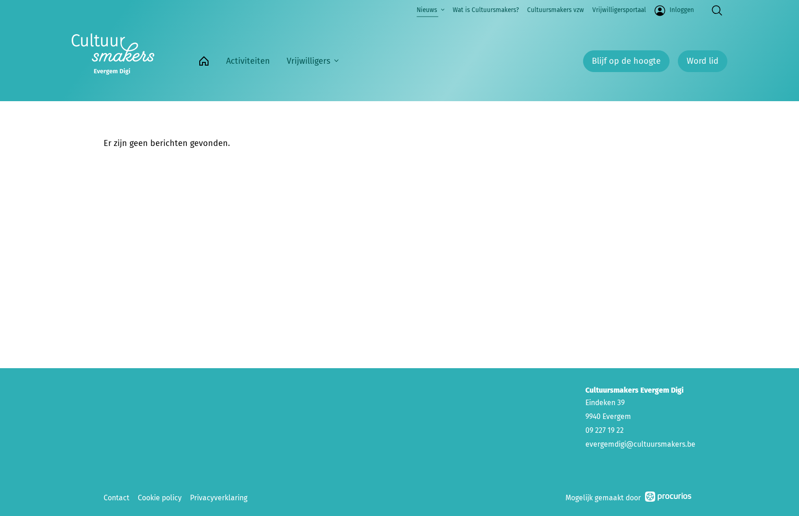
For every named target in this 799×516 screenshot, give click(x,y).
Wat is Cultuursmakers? (486, 10)
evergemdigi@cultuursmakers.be (640, 444)
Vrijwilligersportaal (619, 10)
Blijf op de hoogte (626, 61)
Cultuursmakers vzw (555, 10)
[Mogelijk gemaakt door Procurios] (668, 498)
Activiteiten (248, 61)
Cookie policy (160, 497)
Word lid (703, 61)
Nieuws (427, 10)
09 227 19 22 (604, 430)
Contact (116, 497)
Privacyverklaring (218, 497)
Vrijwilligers (308, 61)
